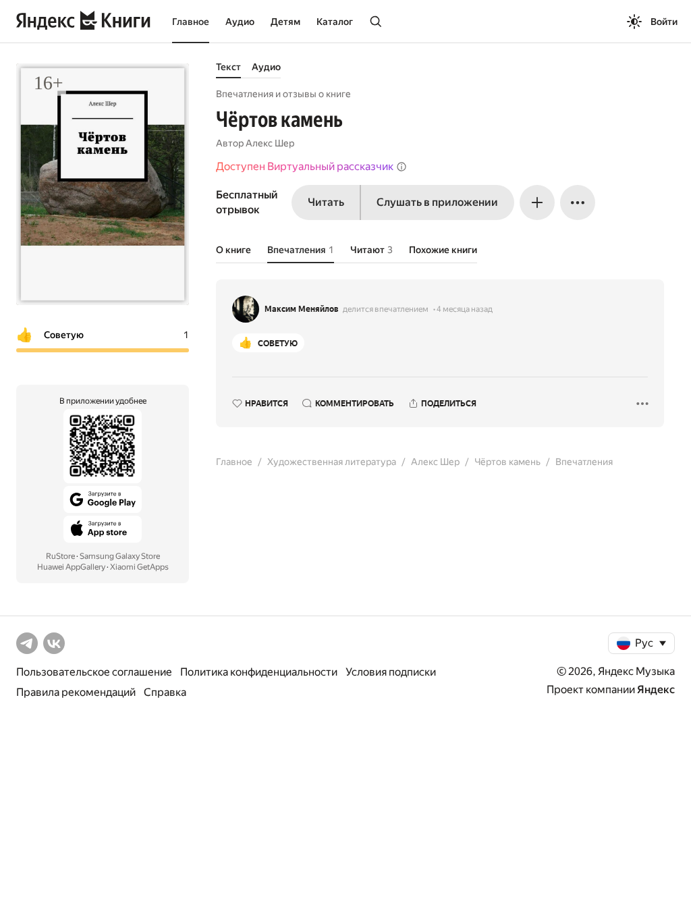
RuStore (60, 556)
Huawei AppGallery (71, 567)
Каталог (334, 21)
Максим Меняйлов (302, 309)
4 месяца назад (465, 309)
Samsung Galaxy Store (120, 556)
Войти (664, 21)
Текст (228, 66)
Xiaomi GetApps (139, 567)
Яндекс (656, 689)
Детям (285, 21)
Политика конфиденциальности (258, 672)
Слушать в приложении (437, 202)
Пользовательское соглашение (94, 672)
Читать (326, 202)
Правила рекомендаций (76, 692)
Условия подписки (391, 672)
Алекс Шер (270, 143)
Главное (190, 21)
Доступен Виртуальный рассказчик (304, 166)
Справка (165, 692)
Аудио (239, 21)
